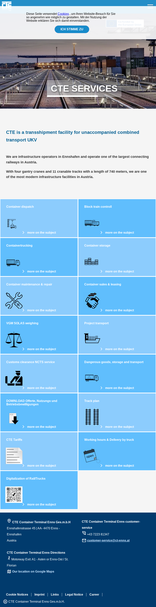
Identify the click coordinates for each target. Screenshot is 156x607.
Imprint (39, 594)
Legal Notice (74, 594)
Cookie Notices (17, 594)
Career (94, 594)
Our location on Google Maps (33, 571)
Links (55, 594)
